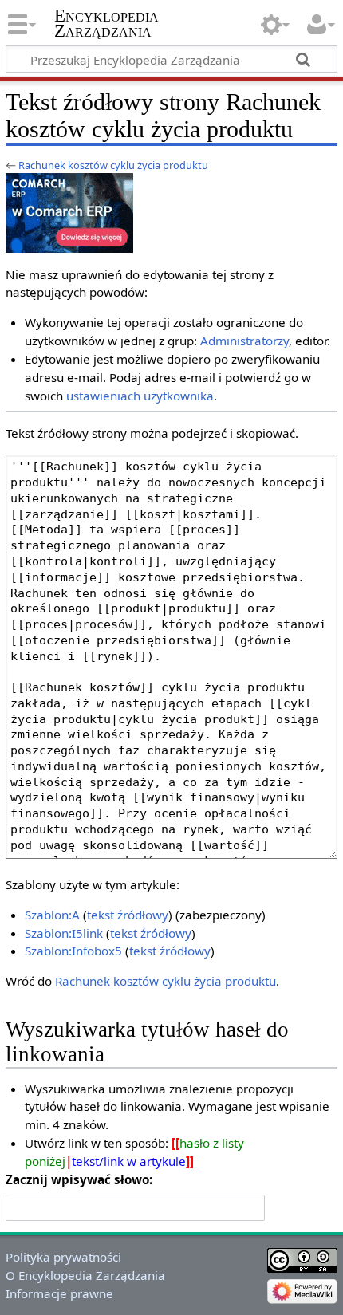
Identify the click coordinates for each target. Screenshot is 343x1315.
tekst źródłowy (127, 915)
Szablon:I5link (64, 933)
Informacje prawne (59, 1293)
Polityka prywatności (63, 1257)
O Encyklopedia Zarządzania (85, 1275)
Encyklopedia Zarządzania (106, 23)
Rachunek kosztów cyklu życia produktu (113, 165)
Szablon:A (52, 915)
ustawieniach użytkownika (140, 396)
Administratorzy (244, 340)
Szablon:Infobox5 (73, 951)
